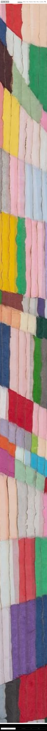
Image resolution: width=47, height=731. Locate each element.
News (35, 1)
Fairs (27, 1)
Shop (38, 1)
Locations (41, 1)
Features (31, 1)
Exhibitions (20, 1)
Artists (24, 1)
